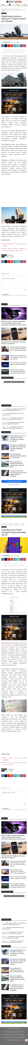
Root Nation (4, 8)
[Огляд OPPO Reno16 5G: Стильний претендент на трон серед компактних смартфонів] (5, 473)
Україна (12, 256)
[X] (5, 45)
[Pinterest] (9, 45)
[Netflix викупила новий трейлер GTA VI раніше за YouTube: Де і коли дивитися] (5, 357)
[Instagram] (17, 382)
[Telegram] (15, 45)
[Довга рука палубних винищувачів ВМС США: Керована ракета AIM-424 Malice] (5, 464)
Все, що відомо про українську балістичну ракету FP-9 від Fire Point (18, 455)
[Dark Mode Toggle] (26, 1040)
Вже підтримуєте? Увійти (14, 484)
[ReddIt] (12, 45)
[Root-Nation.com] (14, 2)
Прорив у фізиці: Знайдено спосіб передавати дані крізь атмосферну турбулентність (17, 371)
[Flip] (24, 45)
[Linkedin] (13, 382)
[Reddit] (15, 382)
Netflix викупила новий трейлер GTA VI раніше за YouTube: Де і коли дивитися (18, 357)
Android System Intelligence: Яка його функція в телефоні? (13, 342)
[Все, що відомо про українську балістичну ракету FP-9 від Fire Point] (5, 456)
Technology (10, 255)
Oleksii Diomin (6, 42)
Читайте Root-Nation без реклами (14, 481)
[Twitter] (7, 382)
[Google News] (23, 382)
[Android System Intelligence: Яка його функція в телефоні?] (14, 334)
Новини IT (17, 8)
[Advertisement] (14, 191)
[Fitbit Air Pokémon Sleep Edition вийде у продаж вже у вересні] (5, 364)
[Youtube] (21, 382)
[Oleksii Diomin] (2, 42)
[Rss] (5, 382)
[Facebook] (2, 45)
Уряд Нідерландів (6, 56)
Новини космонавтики (7, 319)
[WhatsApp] (18, 45)
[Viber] (21, 45)
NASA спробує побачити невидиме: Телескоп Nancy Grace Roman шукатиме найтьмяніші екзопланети (13, 323)
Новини (11, 8)
